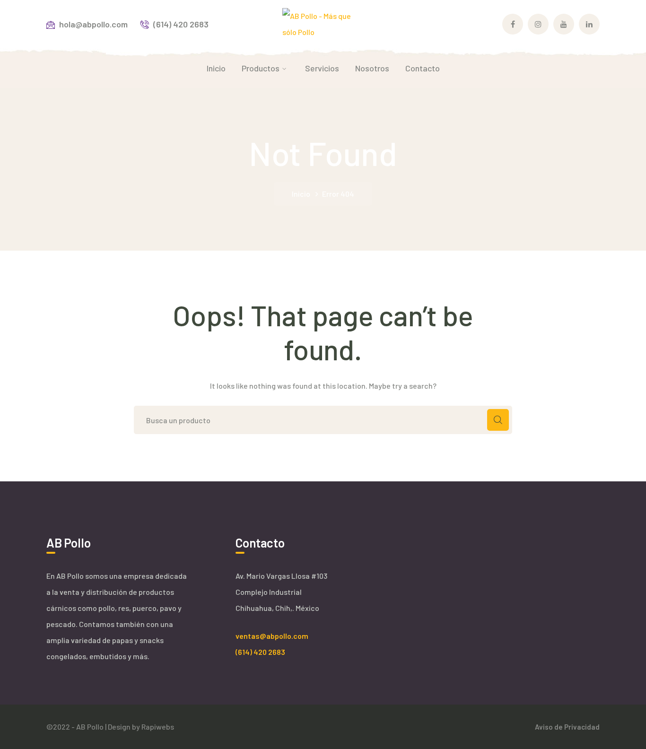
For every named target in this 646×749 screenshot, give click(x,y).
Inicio (301, 193)
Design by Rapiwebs (141, 726)
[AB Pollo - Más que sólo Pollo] (323, 22)
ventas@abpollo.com (272, 635)
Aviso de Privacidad (567, 727)
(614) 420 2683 (260, 651)
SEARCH (498, 420)
